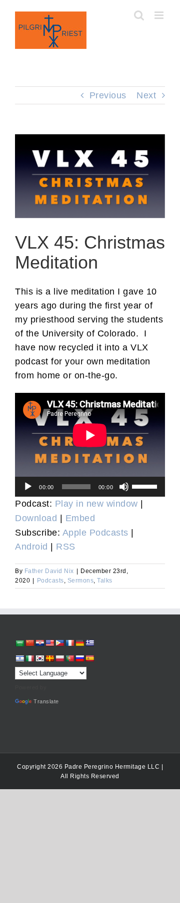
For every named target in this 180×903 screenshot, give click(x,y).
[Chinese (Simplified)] (29, 643)
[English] (49, 643)
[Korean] (39, 658)
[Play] (28, 487)
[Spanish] (89, 658)
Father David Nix (49, 571)
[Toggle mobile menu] (160, 15)
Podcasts (50, 580)
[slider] (146, 486)
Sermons (81, 580)
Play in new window (96, 504)
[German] (79, 643)
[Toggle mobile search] (139, 15)
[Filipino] (59, 643)
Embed (81, 518)
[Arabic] (19, 643)
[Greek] (89, 643)
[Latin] (49, 658)
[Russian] (79, 658)
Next (146, 95)
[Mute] (124, 487)
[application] (90, 487)
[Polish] (59, 658)
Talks (104, 580)
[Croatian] (39, 643)
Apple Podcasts (95, 533)
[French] (69, 643)
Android (31, 547)
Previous (108, 95)
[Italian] (29, 658)
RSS (66, 547)
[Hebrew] (19, 658)
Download (36, 518)
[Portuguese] (69, 658)
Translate (46, 701)
